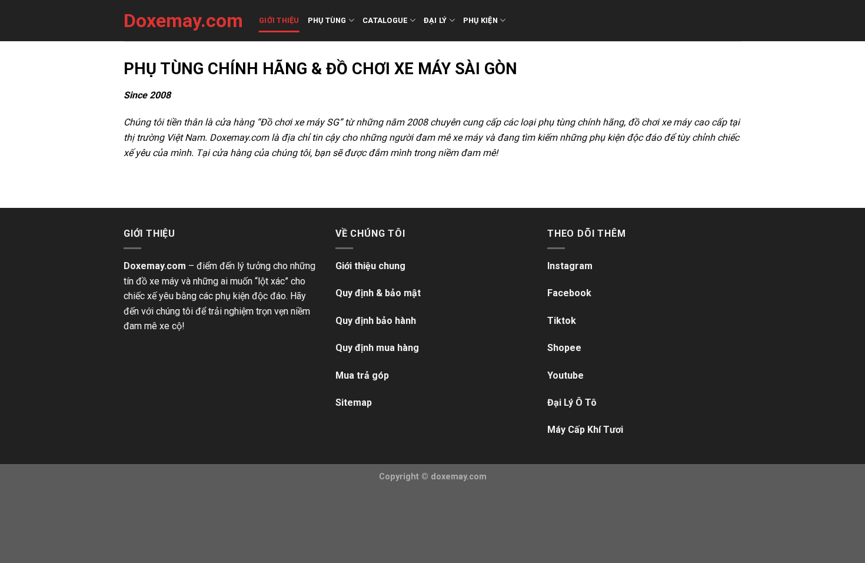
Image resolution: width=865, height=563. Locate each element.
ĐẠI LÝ (435, 20)
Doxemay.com (182, 20)
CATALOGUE (384, 20)
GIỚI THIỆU (279, 20)
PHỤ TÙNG (327, 20)
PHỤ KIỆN (480, 20)
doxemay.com (459, 477)
